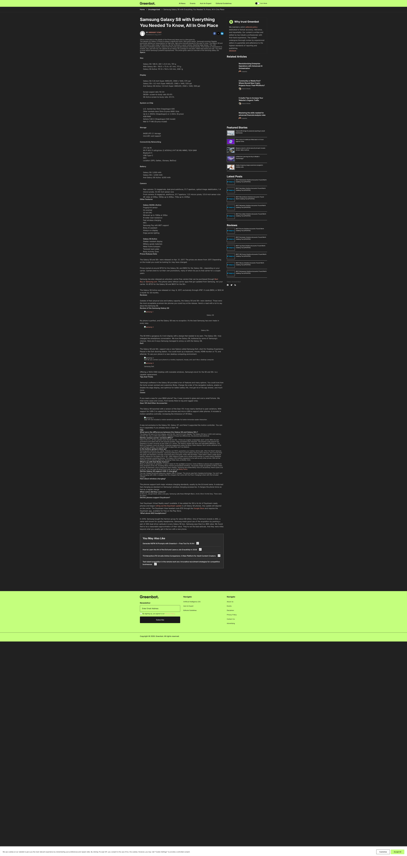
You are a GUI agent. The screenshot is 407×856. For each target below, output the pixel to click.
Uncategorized (154, 9)
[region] (203, 851)
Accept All (397, 852)
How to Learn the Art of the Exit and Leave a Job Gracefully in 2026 (170, 550)
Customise (383, 852)
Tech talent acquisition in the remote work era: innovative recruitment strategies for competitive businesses (181, 563)
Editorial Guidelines (223, 3)
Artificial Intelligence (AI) (192, 602)
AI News (182, 3)
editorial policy (251, 27)
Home (142, 9)
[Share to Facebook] (214, 33)
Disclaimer (230, 610)
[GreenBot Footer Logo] (149, 597)
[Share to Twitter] (218, 33)
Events (192, 3)
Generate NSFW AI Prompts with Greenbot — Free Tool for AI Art (169, 543)
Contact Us (231, 619)
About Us (230, 602)
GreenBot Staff (155, 32)
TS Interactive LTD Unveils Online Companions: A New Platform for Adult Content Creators (179, 556)
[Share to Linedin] (222, 33)
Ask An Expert (205, 3)
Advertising (231, 623)
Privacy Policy (170, 613)
